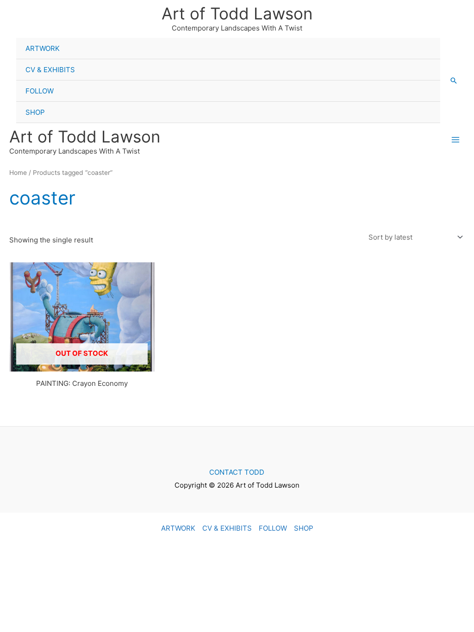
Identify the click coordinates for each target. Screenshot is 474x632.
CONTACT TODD (236, 472)
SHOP (35, 112)
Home (18, 172)
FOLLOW (39, 91)
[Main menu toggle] (455, 139)
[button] (453, 80)
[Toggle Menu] (424, 38)
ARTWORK (42, 48)
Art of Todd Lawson (237, 13)
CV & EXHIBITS (50, 69)
